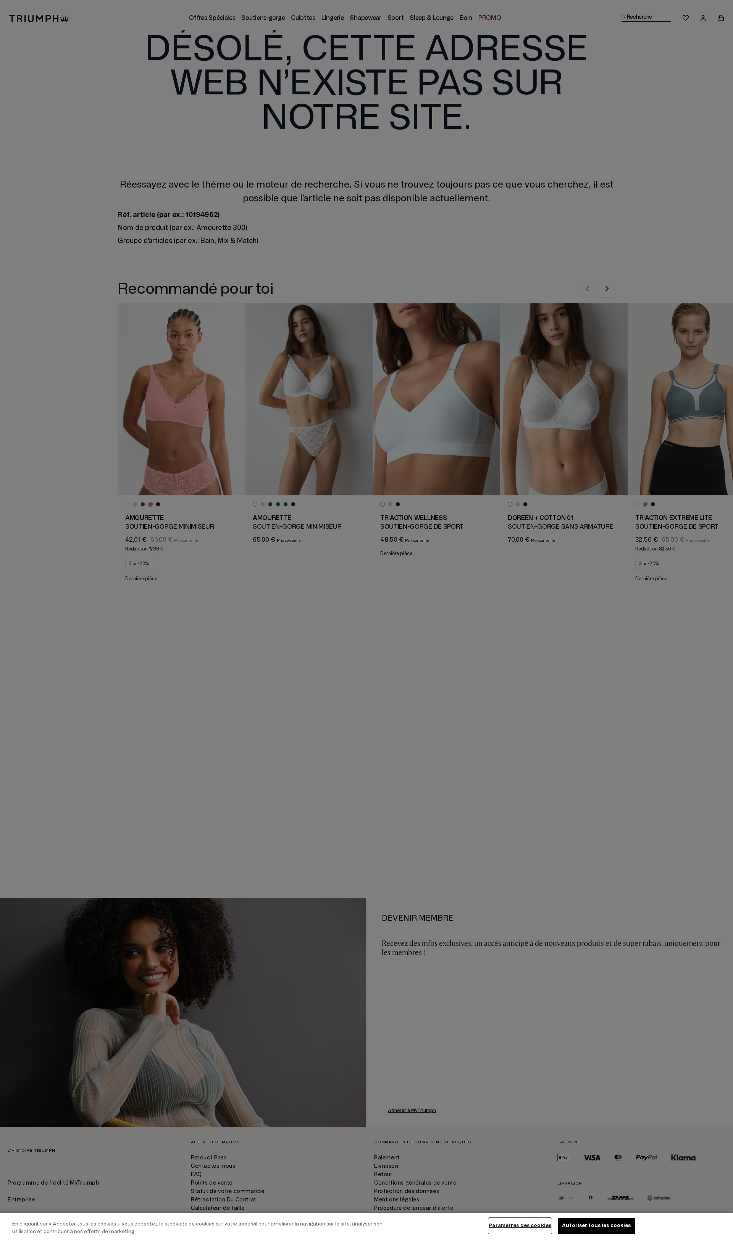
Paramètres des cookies (520, 1225)
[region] (366, 1226)
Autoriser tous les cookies (596, 1225)
